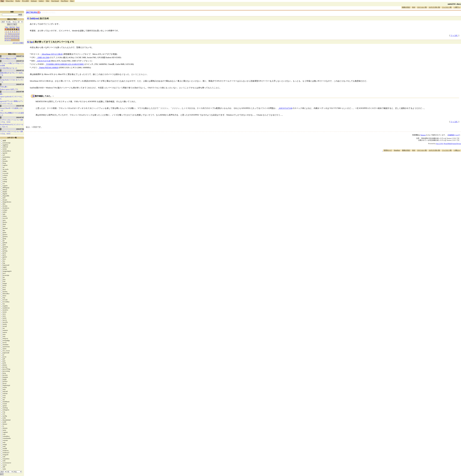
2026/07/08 (20, 106)
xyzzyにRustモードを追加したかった (11, 109)
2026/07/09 (20, 92)
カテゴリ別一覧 (434, 7)
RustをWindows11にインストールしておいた (11, 126)
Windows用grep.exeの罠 (8, 58)
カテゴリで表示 (18, 43)
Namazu (423, 135)
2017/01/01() (33, 12)
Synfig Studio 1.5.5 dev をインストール (12, 81)
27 (16, 38)
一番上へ (457, 150)
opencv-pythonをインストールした (11, 98)
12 (14, 34)
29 (5, 40)
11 (12, 34)
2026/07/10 (20, 84)
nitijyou (35, 18)
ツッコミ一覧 (447, 7)
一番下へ (457, 7)
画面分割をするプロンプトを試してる (12, 74)
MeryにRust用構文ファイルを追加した (12, 114)
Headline (397, 150)
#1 (28, 18)
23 (8, 38)
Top (2, 1)
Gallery (41, 1)
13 (16, 34)
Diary (72, 1)
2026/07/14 (20, 56)
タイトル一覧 (422, 7)
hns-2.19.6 (439, 143)
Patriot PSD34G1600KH (48, 68)
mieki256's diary (454, 4)
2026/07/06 (20, 129)
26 (14, 38)
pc (32, 42)
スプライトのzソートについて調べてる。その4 (11, 121)
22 (5, 38)
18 (12, 36)
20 (16, 36)
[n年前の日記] (48, 12)
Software (34, 1)
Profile (18, 1)
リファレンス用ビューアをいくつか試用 (12, 64)
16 (8, 36)
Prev (6, 27)
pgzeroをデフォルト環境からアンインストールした (11, 102)
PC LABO (25, 1)
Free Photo (64, 1)
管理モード (388, 150)
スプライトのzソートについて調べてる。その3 (11, 133)
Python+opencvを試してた (9, 89)
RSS (413, 7)
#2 (28, 42)
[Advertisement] (417, 158)
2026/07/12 (20, 70)
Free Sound (55, 1)
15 (5, 36)
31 (10, 40)
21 (18, 36)
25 (12, 38)
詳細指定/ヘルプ (453, 135)
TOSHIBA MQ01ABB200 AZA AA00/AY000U (65, 64)
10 (10, 34)
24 (10, 38)
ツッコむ (454, 35)
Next (17, 27)
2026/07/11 (20, 77)
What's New (9, 1)
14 (18, 34)
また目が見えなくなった (8, 68)
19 (14, 36)
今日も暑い (4, 87)
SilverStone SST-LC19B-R (52, 54)
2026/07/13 (20, 61)
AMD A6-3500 (43, 57)
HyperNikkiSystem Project (452, 143)
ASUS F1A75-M (43, 61)
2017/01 (12, 27)
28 (18, 38)
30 (8, 40)
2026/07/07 (20, 117)
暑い (1, 94)
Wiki (47, 1)
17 (10, 36)
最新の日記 (406, 7)
